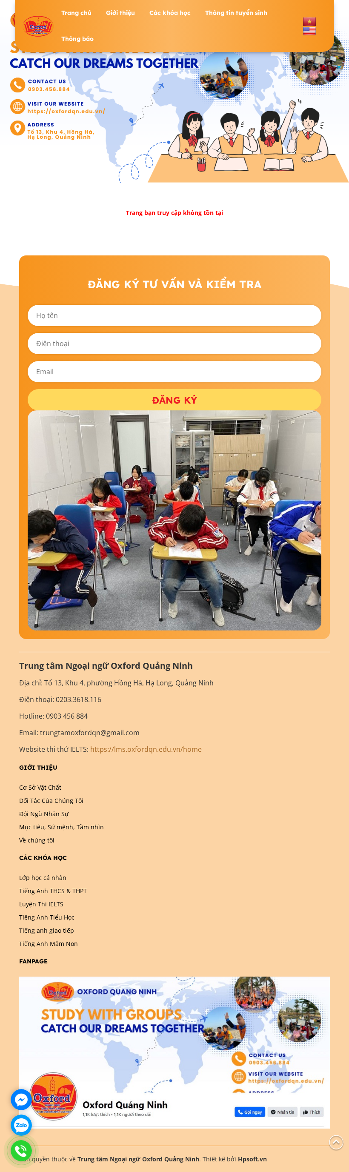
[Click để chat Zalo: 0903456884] (21, 1125)
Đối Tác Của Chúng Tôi (51, 801)
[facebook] (174, 1052)
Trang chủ (76, 13)
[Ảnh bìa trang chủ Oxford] (174, 90)
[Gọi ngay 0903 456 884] (21, 1150)
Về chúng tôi (36, 840)
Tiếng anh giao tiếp (46, 930)
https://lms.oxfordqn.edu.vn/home (146, 749)
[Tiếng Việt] (309, 21)
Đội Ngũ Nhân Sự (44, 814)
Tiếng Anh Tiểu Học (46, 917)
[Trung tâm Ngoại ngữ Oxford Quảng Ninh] (38, 26)
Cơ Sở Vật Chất (40, 787)
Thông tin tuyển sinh (236, 13)
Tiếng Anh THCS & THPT (53, 891)
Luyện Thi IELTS (41, 904)
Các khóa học (170, 13)
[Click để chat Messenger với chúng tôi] (21, 1099)
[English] (309, 30)
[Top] (336, 1142)
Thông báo (77, 39)
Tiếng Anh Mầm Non (48, 944)
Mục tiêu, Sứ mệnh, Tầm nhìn (61, 827)
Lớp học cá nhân (42, 878)
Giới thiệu (120, 13)
